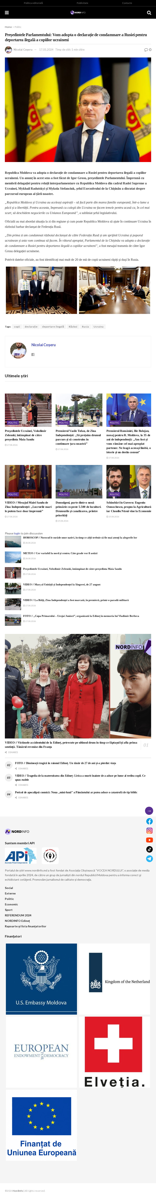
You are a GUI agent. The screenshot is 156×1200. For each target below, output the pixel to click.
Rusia (85, 326)
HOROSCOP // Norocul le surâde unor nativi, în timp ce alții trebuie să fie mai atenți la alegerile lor (80, 537)
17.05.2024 (46, 49)
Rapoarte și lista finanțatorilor (25, 926)
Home (8, 26)
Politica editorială (33, 2)
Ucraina (99, 326)
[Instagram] (149, 831)
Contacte (127, 2)
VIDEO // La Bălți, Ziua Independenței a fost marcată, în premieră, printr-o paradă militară (76, 600)
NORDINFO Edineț (17, 920)
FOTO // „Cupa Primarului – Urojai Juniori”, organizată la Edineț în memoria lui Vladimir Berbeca (81, 615)
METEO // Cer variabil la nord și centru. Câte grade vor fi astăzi (60, 553)
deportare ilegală (53, 326)
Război (73, 326)
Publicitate (82, 2)
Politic (18, 26)
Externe (10, 893)
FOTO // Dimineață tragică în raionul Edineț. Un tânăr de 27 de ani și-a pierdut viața (65, 763)
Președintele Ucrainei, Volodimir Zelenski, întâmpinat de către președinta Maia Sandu (25, 435)
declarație (31, 326)
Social (9, 888)
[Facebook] (149, 821)
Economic (11, 904)
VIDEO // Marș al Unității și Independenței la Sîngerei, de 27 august (61, 584)
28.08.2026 (30, 543)
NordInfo (18, 1190)
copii (17, 326)
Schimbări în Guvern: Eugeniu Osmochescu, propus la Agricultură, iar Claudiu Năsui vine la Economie (129, 507)
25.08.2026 (62, 521)
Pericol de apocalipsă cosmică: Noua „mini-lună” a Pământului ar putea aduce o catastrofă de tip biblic (76, 792)
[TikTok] (149, 849)
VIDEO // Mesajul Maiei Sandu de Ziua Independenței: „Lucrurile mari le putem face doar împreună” (28, 507)
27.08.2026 (12, 445)
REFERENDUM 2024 (18, 915)
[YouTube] (149, 840)
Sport (9, 909)
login (17, 533)
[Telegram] (149, 859)
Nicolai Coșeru (23, 49)
